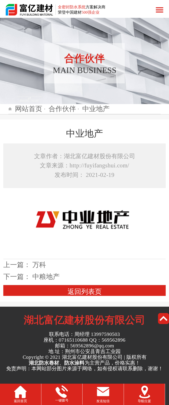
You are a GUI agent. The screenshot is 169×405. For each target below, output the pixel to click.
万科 (39, 265)
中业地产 (96, 109)
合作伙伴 (62, 109)
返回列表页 (85, 291)
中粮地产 (46, 276)
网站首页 (28, 109)
